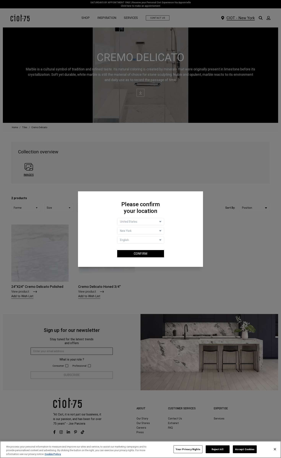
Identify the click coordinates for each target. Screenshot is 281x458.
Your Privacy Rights (188, 449)
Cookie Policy (53, 454)
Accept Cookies (244, 449)
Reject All (217, 449)
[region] (140, 449)
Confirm (140, 253)
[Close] (275, 449)
